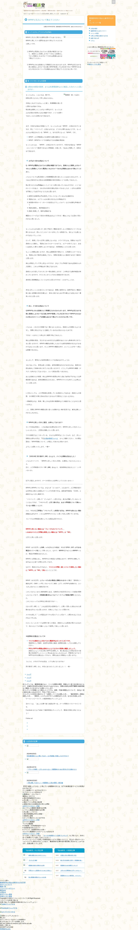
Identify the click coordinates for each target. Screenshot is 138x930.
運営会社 (3, 890)
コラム (93, 40)
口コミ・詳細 (34, 806)
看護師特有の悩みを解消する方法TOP (32, 10)
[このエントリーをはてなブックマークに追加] (7, 913)
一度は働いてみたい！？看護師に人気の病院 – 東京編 (45, 783)
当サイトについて (6, 884)
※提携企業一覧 (64, 13)
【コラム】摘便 (33, 860)
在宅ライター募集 (6, 894)
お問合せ (3, 892)
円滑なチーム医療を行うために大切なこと (37, 871)
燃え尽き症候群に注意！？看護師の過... (69, 860)
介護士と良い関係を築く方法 (66, 855)
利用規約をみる (5, 929)
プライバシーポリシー (7, 888)
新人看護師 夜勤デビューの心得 (35, 877)
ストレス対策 (95, 33)
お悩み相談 (43, 10)
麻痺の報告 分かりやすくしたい (37, 855)
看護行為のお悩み (51, 10)
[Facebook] (30, 723)
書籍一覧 (3, 886)
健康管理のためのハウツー (98, 31)
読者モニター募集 (6, 896)
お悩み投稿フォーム (51, 438)
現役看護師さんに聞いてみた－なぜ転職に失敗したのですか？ (48, 756)
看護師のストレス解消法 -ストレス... (69, 875)
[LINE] (30, 729)
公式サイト (26, 806)
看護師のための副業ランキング (67, 865)
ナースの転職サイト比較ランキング (56, 835)
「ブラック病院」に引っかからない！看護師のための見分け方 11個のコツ (52, 769)
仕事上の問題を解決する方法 (99, 36)
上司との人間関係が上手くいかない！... (69, 870)
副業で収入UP (95, 38)
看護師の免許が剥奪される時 (36, 865)
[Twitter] (30, 726)
